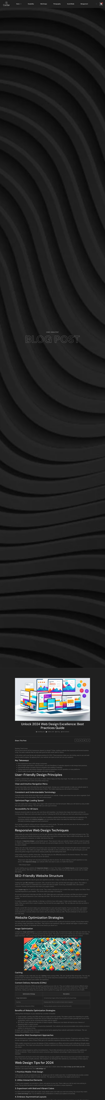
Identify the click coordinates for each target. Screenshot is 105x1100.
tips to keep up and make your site (74, 1067)
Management (84, 4)
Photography (57, 4)
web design (39, 1068)
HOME (48, 332)
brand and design (23, 1093)
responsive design (28, 841)
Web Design (43, 4)
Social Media (70, 4)
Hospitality (31, 4)
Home (18, 4)
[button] (96, 4)
